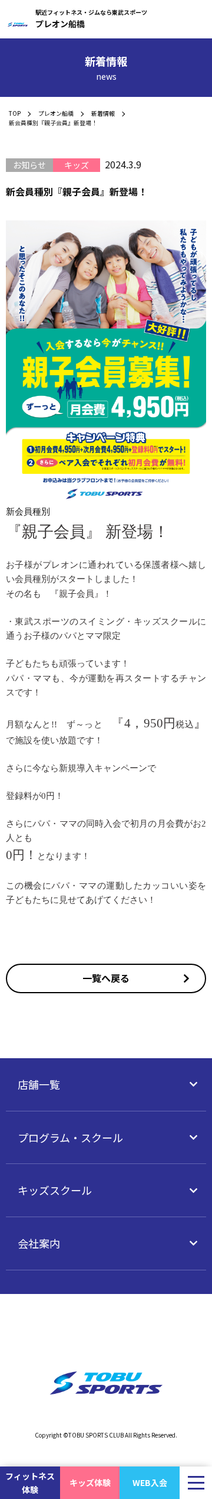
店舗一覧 (39, 1084)
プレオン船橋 (56, 113)
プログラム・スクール (70, 1137)
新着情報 (103, 113)
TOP (15, 113)
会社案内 (39, 1243)
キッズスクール (55, 1190)
